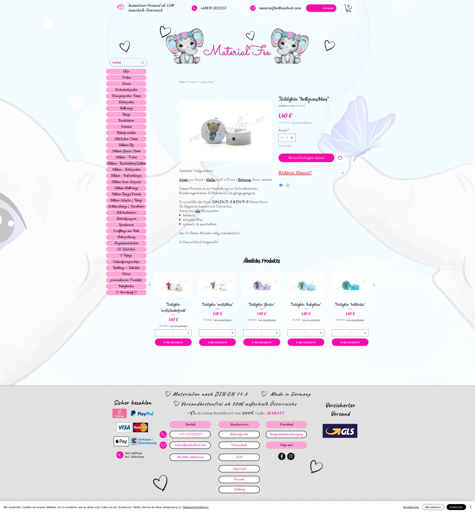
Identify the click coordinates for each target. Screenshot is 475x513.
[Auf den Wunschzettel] (340, 158)
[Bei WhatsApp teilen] (288, 185)
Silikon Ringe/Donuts (126, 194)
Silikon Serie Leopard (126, 182)
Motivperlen (126, 102)
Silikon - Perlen (126, 157)
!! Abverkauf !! (126, 292)
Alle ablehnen (433, 507)
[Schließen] (470, 507)
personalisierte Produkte (126, 280)
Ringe (126, 114)
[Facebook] (281, 456)
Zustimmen (456, 507)
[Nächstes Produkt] (374, 285)
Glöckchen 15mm (126, 139)
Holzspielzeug (126, 237)
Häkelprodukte (126, 133)
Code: (260, 413)
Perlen (126, 77)
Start (182, 82)
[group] (261, 308)
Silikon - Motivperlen (126, 169)
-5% (191, 412)
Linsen (126, 83)
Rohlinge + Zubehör (126, 268)
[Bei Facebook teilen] (281, 185)
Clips (126, 71)
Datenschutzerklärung (196, 507)
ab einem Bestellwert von (219, 413)
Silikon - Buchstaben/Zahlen (126, 163)
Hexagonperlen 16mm (126, 96)
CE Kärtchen (126, 249)
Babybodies (126, 286)
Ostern (126, 274)
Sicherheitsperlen (126, 90)
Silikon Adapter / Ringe (126, 200)
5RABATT (275, 412)
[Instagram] (290, 456)
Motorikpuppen (126, 218)
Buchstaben (126, 120)
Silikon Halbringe (126, 188)
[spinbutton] (287, 138)
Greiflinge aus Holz (126, 231)
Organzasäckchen (126, 243)
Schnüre (126, 126)
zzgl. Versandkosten (301, 122)
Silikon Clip (126, 145)
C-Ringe (126, 255)
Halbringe (126, 108)
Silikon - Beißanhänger (126, 175)
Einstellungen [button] (411, 507)
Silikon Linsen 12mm (126, 151)
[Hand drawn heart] (125, 47)
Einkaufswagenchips (126, 261)
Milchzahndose (126, 212)
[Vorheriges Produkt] (149, 285)
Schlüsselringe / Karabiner (126, 206)
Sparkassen (126, 225)
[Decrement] (282, 138)
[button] (348, 8)
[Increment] (292, 138)
